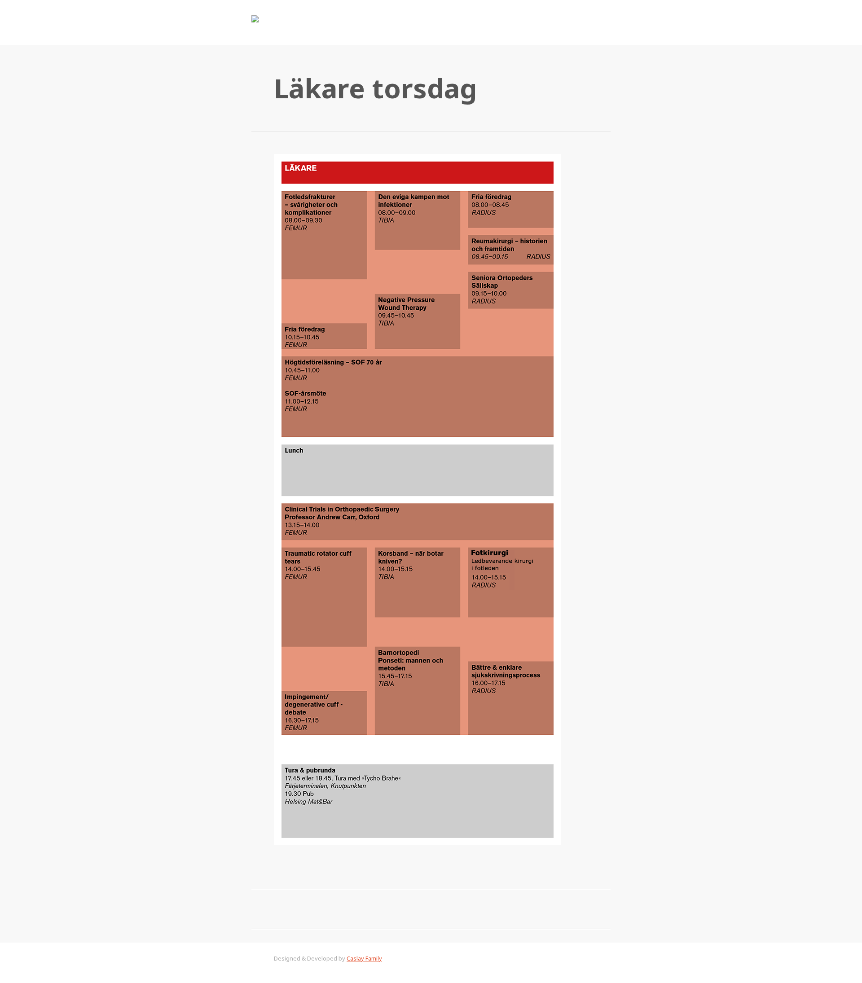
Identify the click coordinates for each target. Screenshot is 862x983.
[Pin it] (512, 908)
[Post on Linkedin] (471, 908)
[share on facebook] (350, 908)
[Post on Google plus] (431, 908)
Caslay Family (364, 958)
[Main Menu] (602, 22)
